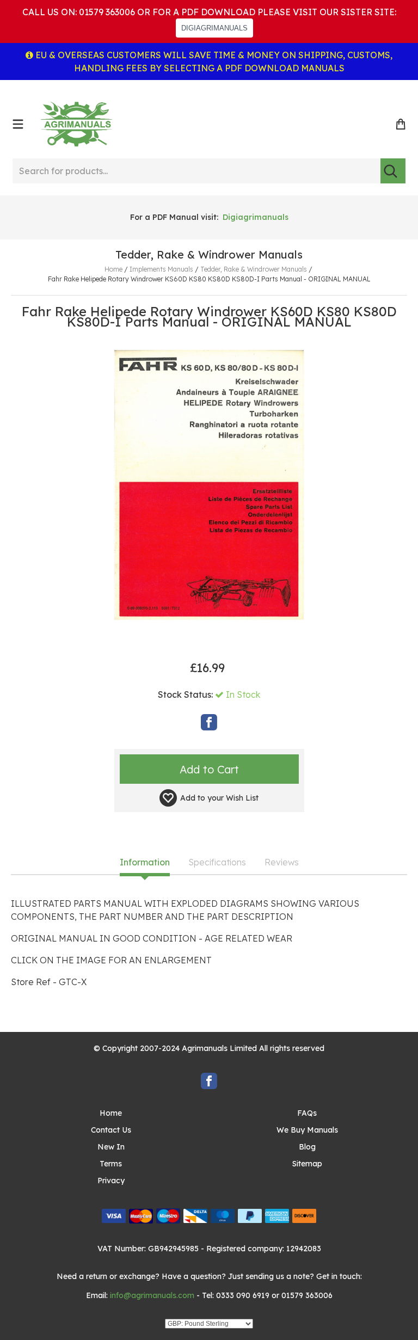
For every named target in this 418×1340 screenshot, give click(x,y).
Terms (111, 1164)
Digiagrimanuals (255, 217)
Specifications (217, 863)
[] (392, 170)
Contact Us (111, 1130)
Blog (307, 1147)
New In (111, 1147)
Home (111, 1113)
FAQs (307, 1113)
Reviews (282, 863)
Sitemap (307, 1164)
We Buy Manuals (307, 1130)
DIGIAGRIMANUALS (214, 28)
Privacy (111, 1180)
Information (145, 863)
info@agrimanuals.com (152, 1295)
